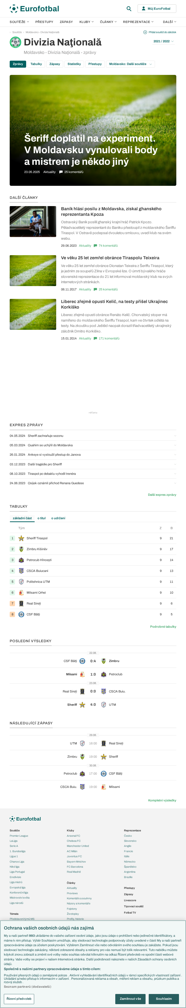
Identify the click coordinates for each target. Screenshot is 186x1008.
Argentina (129, 871)
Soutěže (18, 22)
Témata (14, 913)
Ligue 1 (14, 856)
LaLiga (13, 840)
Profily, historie (75, 918)
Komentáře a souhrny (79, 898)
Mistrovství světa (20, 897)
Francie (128, 851)
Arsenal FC (73, 835)
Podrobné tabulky (163, 626)
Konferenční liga (19, 892)
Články (71, 882)
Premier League (19, 835)
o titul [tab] (42, 518)
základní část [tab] (22, 518)
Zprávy (18, 64)
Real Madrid (74, 871)
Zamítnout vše (130, 999)
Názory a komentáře (78, 903)
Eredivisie (15, 877)
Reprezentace (136, 22)
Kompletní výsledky (162, 800)
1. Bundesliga (17, 851)
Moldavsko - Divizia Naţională (42, 32)
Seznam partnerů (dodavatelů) (27, 986)
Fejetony (72, 908)
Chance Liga (17, 861)
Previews (72, 893)
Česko (128, 835)
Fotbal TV (130, 912)
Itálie (126, 856)
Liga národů (16, 902)
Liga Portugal (17, 871)
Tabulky (36, 64)
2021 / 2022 (162, 41)
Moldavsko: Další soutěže (128, 64)
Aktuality (85, 245)
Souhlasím (164, 999)
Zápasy (66, 22)
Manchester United (78, 845)
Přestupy (44, 22)
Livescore (130, 900)
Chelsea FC (74, 840)
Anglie (127, 845)
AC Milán (72, 851)
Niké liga (14, 866)
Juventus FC (74, 856)
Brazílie (128, 877)
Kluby (85, 22)
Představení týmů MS (22, 918)
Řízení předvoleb (19, 999)
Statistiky (74, 64)
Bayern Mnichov (76, 861)
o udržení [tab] (58, 518)
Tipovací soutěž (134, 906)
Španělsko (130, 866)
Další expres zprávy (162, 495)
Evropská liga (17, 887)
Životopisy (73, 913)
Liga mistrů (16, 882)
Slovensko (130, 840)
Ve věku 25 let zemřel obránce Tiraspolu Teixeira (110, 257)
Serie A (14, 845)
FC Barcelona (75, 866)
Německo (129, 861)
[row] (93, 538)
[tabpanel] (93, 573)
